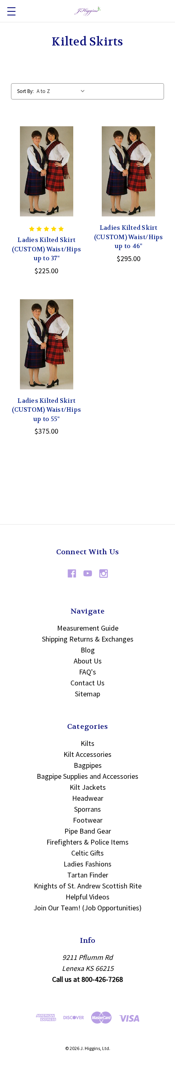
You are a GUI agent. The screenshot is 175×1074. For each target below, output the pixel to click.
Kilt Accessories (87, 754)
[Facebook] (72, 573)
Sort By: (25, 91)
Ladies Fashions (87, 864)
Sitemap (87, 693)
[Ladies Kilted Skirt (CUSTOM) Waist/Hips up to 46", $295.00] (128, 171)
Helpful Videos (87, 896)
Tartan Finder (87, 875)
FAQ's (87, 671)
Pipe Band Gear (87, 831)
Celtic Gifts (87, 853)
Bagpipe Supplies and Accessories (87, 776)
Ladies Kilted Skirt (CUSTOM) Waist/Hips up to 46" (128, 237)
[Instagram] (103, 573)
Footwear (88, 820)
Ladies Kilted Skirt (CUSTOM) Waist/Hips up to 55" (46, 410)
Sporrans (87, 809)
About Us (88, 661)
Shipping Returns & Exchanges (87, 639)
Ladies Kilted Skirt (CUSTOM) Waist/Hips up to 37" (46, 249)
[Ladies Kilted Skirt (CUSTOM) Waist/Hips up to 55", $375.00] (46, 344)
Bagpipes (88, 765)
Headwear (87, 798)
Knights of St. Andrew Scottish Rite (88, 885)
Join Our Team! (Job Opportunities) (87, 907)
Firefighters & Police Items (87, 842)
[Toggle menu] (11, 11)
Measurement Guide (87, 628)
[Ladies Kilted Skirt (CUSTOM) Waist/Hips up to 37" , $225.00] (46, 171)
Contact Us (87, 682)
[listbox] (62, 91)
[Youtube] (87, 573)
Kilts (87, 743)
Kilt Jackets (88, 787)
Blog (88, 650)
